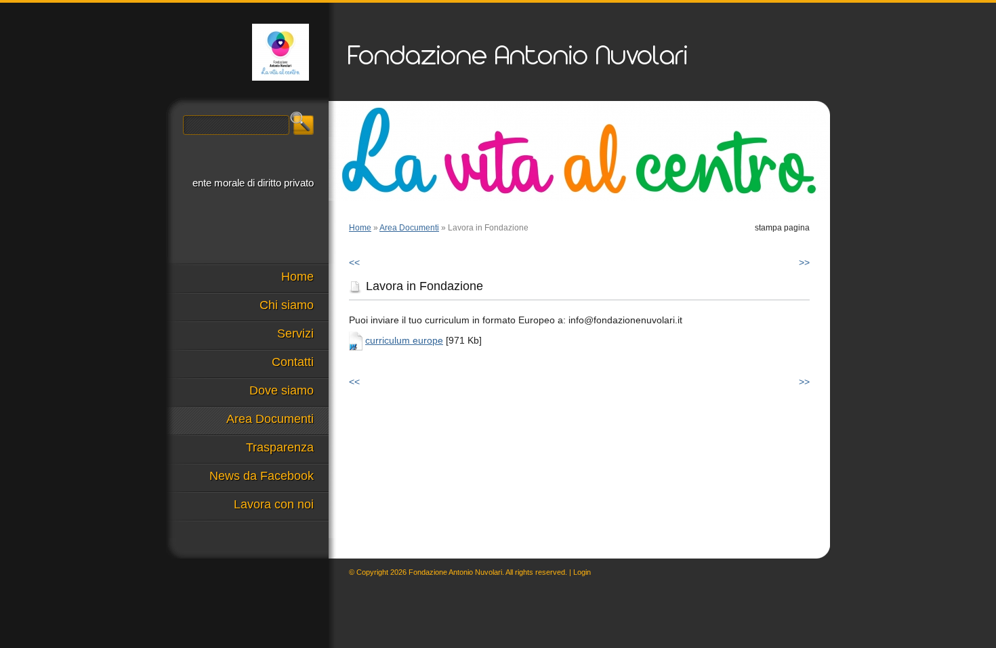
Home (360, 227)
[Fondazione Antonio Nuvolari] (280, 52)
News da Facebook (261, 476)
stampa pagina (782, 227)
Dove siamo (281, 390)
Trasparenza (280, 447)
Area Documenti (409, 227)
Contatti (293, 362)
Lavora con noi (274, 504)
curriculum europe (404, 340)
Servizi (295, 333)
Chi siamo (287, 305)
